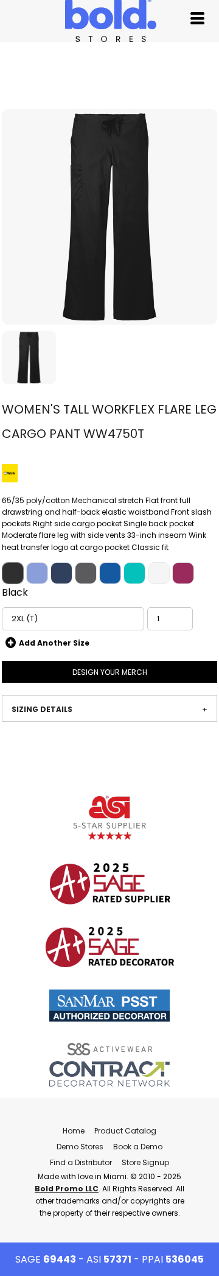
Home (74, 1131)
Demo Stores (80, 1146)
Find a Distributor (81, 1162)
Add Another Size (54, 643)
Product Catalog (125, 1131)
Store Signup (145, 1162)
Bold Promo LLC (67, 1188)
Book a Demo (137, 1146)
